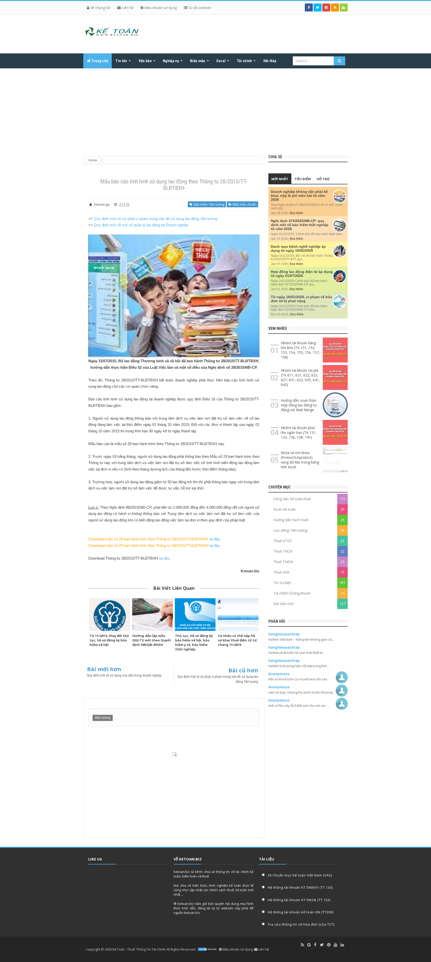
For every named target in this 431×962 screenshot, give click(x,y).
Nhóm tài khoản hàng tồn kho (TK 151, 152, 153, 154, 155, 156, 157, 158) (300, 350)
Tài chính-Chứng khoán (292, 593)
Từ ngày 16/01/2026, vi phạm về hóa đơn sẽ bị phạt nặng (301, 299)
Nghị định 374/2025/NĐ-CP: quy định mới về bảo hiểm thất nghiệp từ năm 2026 (299, 225)
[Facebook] (315, 945)
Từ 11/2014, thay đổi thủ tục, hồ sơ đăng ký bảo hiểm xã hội (109, 640)
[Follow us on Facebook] (309, 7)
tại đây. (215, 539)
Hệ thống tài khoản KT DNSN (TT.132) (299, 900)
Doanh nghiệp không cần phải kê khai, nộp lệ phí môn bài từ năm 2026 (299, 196)
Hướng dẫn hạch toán (291, 519)
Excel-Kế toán (284, 509)
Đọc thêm (296, 213)
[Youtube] (335, 945)
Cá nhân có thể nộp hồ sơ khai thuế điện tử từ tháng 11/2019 (237, 640)
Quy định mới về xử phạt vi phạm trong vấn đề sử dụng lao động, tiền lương (155, 219)
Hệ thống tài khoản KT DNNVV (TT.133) (300, 887)
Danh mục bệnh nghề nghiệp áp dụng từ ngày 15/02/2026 (298, 248)
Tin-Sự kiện (282, 582)
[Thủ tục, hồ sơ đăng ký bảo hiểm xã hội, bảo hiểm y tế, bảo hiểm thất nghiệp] (195, 614)
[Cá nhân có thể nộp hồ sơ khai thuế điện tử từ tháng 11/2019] (238, 614)
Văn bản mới (283, 603)
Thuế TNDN (283, 561)
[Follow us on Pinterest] (326, 7)
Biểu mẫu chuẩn (243, 204)
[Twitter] (322, 945)
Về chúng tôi (99, 7)
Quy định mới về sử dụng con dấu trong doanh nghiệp (124, 675)
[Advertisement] (215, 109)
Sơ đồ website (199, 7)
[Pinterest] (328, 945)
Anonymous (279, 673)
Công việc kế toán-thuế (292, 498)
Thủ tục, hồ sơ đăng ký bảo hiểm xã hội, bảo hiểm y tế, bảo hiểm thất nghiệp (194, 642)
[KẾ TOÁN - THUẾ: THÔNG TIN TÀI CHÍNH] (112, 33)
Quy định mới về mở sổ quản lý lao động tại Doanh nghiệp (141, 225)
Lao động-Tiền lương (290, 530)
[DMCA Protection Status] (207, 949)
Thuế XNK (281, 572)
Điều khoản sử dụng (160, 7)
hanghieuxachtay (284, 634)
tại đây (164, 558)
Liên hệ (127, 7)
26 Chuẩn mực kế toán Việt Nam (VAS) (300, 875)
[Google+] (309, 945)
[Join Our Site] (344, 7)
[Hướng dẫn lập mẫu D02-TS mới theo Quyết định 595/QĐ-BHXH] (152, 614)
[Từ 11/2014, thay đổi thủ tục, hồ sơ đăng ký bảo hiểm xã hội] (109, 614)
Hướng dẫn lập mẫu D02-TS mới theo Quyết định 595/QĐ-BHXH (151, 640)
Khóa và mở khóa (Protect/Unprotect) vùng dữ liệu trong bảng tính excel (300, 459)
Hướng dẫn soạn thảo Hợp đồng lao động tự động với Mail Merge (299, 405)
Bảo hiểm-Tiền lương (208, 204)
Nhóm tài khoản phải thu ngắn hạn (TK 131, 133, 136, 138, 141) (299, 432)
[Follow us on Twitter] (318, 7)
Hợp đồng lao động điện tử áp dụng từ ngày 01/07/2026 (302, 274)
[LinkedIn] (342, 945)
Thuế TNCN (283, 551)
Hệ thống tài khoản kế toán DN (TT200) (300, 912)
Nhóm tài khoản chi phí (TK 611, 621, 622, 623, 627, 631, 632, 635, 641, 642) (300, 377)
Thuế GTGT (282, 540)
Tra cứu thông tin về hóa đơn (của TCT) (301, 924)
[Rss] (302, 945)
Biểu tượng (102, 718)
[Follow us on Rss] (335, 7)
